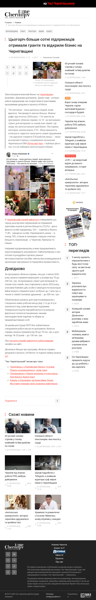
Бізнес (49, 31)
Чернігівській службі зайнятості (23, 219)
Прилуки (32, 31)
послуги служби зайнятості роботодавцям (31, 340)
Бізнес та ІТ (59, 548)
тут (6, 356)
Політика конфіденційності (53, 595)
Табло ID (59, 555)
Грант (23, 31)
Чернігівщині (46, 94)
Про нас (59, 562)
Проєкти (59, 558)
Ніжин (41, 31)
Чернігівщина (12, 31)
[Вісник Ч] (59, 552)
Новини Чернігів (59, 544)
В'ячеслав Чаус (35, 143)
